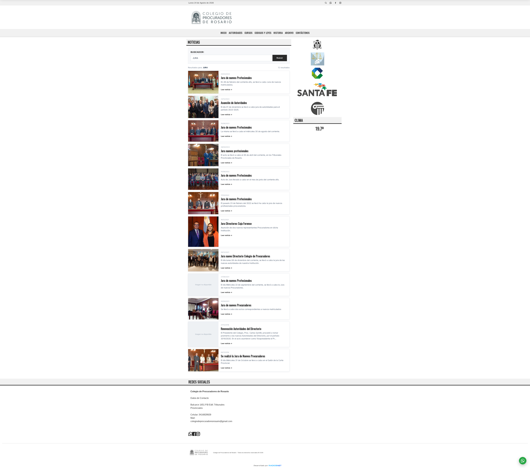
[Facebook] (335, 2)
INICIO (224, 33)
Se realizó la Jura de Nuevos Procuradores (243, 356)
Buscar (280, 58)
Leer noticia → (226, 89)
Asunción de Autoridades (234, 103)
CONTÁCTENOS (303, 33)
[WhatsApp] (330, 2)
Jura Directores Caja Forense (236, 223)
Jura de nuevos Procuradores (236, 305)
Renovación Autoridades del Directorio (241, 328)
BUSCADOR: (197, 52)
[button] (325, 2)
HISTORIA (278, 33)
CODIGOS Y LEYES (263, 33)
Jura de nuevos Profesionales (236, 78)
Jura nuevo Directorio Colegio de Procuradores (245, 256)
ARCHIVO (289, 33)
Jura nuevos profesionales (234, 151)
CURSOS (248, 33)
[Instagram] (340, 2)
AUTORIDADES (235, 33)
